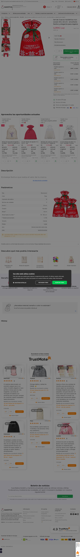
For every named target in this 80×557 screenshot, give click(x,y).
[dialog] (40, 278)
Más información (57, 278)
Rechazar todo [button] (43, 282)
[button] (19, 282)
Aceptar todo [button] (59, 282)
